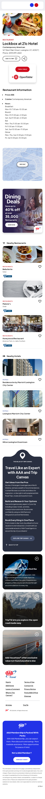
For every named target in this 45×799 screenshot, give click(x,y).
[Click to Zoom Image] (22, 24)
